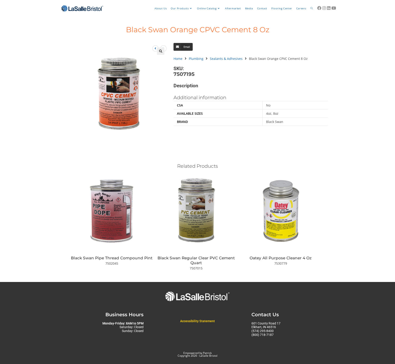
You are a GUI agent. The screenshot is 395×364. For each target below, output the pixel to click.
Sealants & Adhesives (226, 58)
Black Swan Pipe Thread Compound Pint (111, 258)
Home (177, 58)
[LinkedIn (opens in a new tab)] (328, 8)
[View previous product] (155, 48)
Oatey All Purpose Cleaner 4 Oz (281, 258)
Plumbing (196, 58)
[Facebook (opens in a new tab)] (319, 8)
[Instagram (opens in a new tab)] (324, 8)
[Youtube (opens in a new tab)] (333, 8)
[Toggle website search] (311, 8)
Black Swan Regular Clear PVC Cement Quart (196, 260)
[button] (160, 51)
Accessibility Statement (197, 321)
